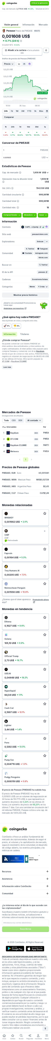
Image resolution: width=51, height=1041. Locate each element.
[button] (40, 234)
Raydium (40, 351)
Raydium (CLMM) (19, 361)
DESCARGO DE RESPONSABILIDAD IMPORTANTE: (24, 956)
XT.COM (5, 361)
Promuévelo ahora (41, 599)
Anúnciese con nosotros (14, 308)
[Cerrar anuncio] (44, 531)
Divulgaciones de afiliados (12, 416)
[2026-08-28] (47, 111)
